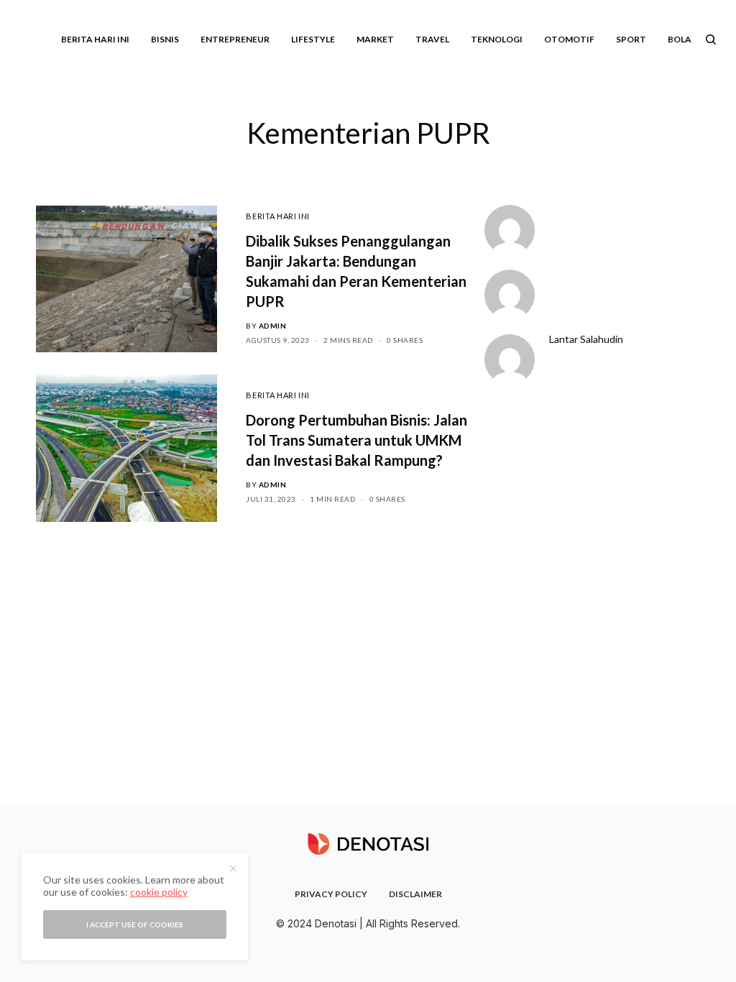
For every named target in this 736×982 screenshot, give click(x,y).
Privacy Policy (331, 894)
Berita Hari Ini (277, 216)
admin (273, 325)
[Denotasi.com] (368, 844)
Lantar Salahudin (586, 339)
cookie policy (159, 892)
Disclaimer (415, 894)
